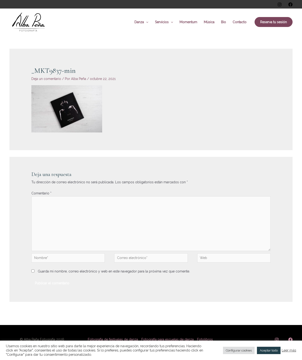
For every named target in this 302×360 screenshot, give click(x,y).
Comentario (41, 193)
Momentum (188, 22)
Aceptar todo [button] (269, 350)
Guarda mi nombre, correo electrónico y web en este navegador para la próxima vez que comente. (114, 271)
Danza (139, 22)
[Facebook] (290, 4)
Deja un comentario (46, 79)
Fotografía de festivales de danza (113, 339)
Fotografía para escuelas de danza (167, 339)
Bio (223, 22)
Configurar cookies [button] (239, 350)
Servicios (162, 22)
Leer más (289, 350)
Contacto (240, 22)
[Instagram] (279, 4)
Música (209, 22)
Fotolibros (205, 339)
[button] (146, 22)
